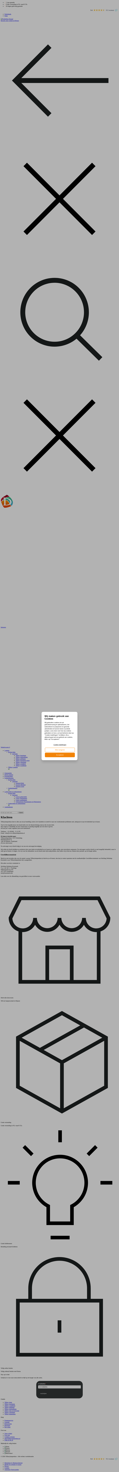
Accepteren (60, 755)
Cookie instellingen (60, 745)
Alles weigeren (60, 750)
